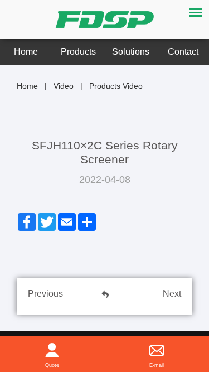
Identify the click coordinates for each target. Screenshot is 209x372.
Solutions (130, 51)
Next (172, 293)
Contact (183, 51)
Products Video (116, 85)
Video (64, 85)
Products (78, 51)
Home (26, 51)
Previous (45, 293)
